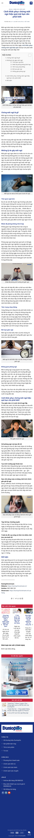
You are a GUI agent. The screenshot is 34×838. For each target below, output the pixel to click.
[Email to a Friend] (18, 598)
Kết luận (9, 80)
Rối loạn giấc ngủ (17, 69)
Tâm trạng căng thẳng (19, 67)
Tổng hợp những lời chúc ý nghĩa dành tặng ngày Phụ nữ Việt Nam (5, 621)
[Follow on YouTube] (9, 792)
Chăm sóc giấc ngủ (19, 9)
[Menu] (2, 3)
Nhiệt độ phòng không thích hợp (22, 64)
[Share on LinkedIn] (22, 598)
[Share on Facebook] (13, 598)
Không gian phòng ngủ (19, 71)
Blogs (11, 9)
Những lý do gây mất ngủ (15, 60)
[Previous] (1, 624)
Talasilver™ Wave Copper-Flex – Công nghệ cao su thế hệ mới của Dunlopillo (18, 705)
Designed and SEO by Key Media (17, 830)
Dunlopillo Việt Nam (24, 21)
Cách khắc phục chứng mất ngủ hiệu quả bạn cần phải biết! (18, 77)
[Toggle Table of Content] (29, 55)
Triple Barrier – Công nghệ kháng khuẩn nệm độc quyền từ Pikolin (18, 709)
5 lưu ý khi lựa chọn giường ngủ (17, 713)
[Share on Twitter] (16, 598)
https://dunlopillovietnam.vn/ (17, 586)
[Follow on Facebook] (2, 792)
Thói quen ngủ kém (18, 62)
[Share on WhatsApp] (11, 598)
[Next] (32, 624)
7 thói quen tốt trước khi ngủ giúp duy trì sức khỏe (17, 619)
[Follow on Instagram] (6, 792)
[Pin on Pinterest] (20, 598)
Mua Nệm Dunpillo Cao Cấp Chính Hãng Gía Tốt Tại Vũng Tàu (28, 620)
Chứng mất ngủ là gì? (13, 58)
